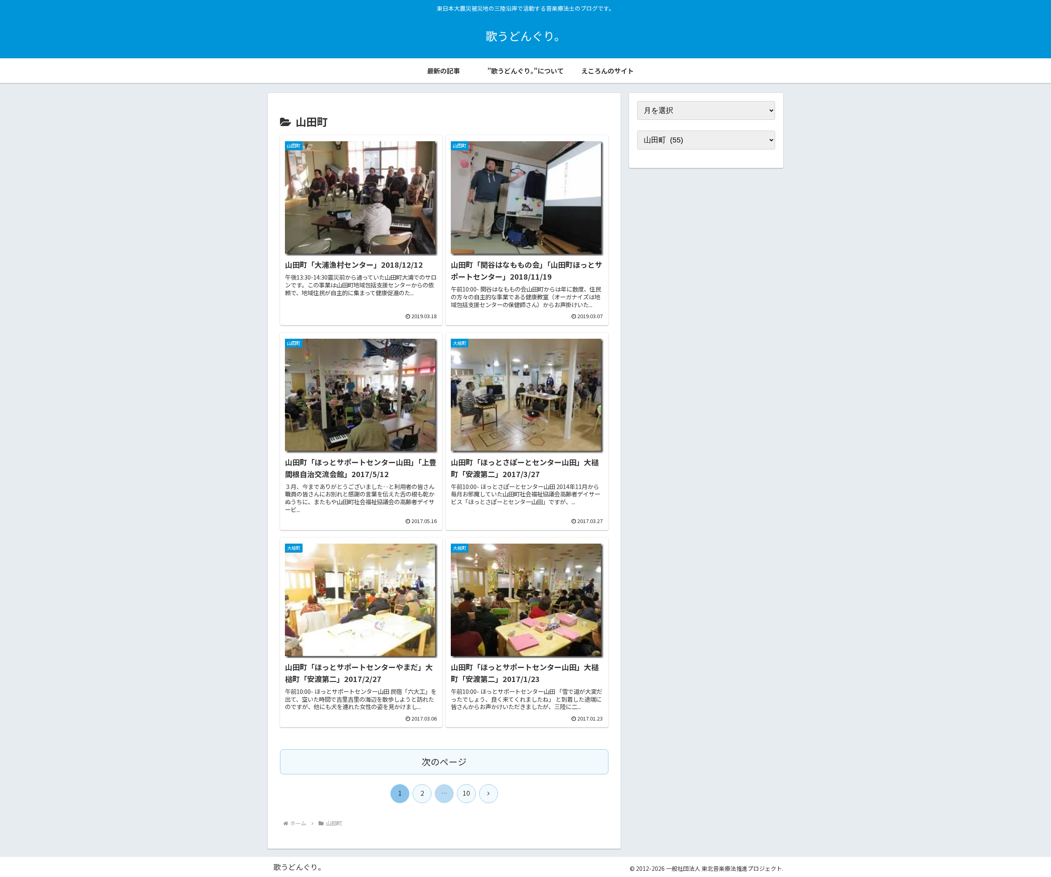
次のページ (444, 761)
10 (466, 793)
